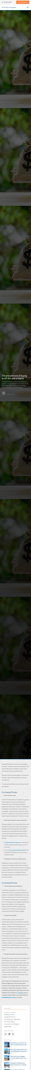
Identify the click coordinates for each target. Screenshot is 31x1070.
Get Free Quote (22, 2)
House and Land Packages (11, 1024)
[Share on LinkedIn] (9, 1034)
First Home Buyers (9, 1022)
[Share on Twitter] (5, 1034)
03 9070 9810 (8, 2)
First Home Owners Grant (17, 850)
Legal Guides (7, 1026)
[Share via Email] (12, 1034)
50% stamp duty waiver (12, 842)
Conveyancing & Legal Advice (12, 1019)
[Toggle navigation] (27, 7)
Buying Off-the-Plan (9, 1017)
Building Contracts (9, 1014)
